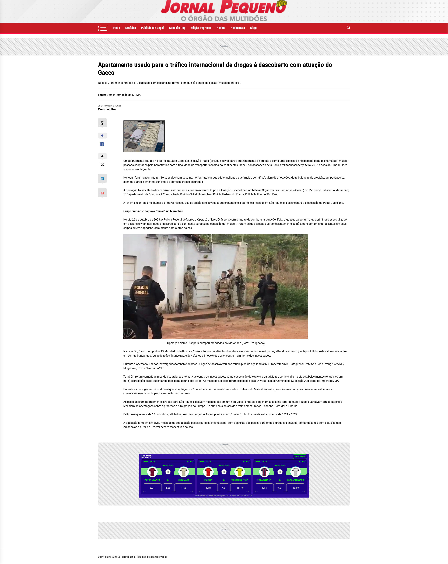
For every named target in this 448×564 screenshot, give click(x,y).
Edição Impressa (201, 28)
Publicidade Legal (152, 28)
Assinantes (238, 28)
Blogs (253, 28)
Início (116, 28)
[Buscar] (348, 27)
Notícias (130, 28)
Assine (221, 28)
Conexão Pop (177, 28)
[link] (224, 11)
